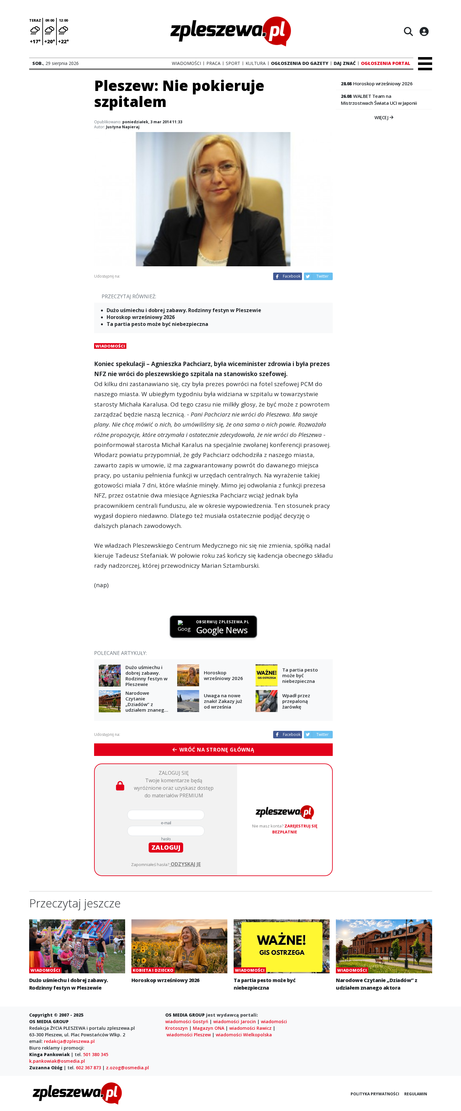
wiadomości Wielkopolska (244, 1035)
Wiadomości (110, 346)
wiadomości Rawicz (250, 1028)
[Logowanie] (424, 31)
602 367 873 (88, 1068)
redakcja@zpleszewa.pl (69, 1041)
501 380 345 (95, 1054)
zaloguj (165, 847)
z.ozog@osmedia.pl (127, 1068)
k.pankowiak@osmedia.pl (57, 1061)
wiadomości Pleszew (189, 1035)
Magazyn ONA (208, 1028)
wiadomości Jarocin (234, 1021)
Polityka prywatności (375, 1094)
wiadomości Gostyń (186, 1021)
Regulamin (415, 1094)
